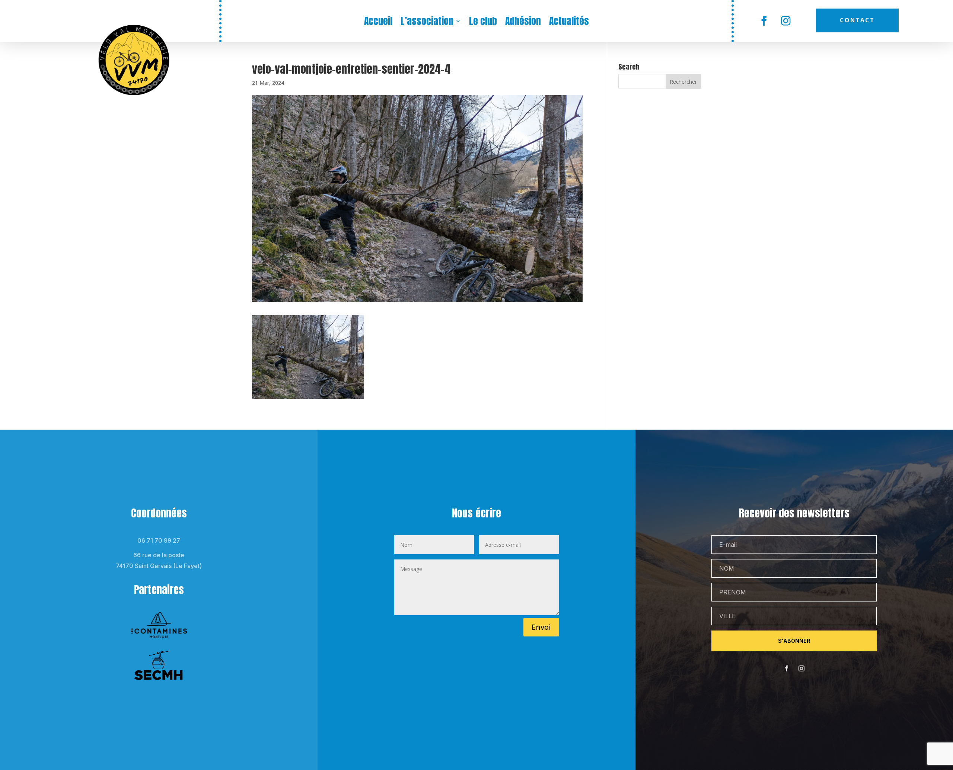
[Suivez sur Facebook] (764, 21)
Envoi (541, 627)
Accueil (378, 22)
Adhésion (523, 22)
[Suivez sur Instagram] (786, 21)
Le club (483, 22)
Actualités (569, 22)
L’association (427, 22)
